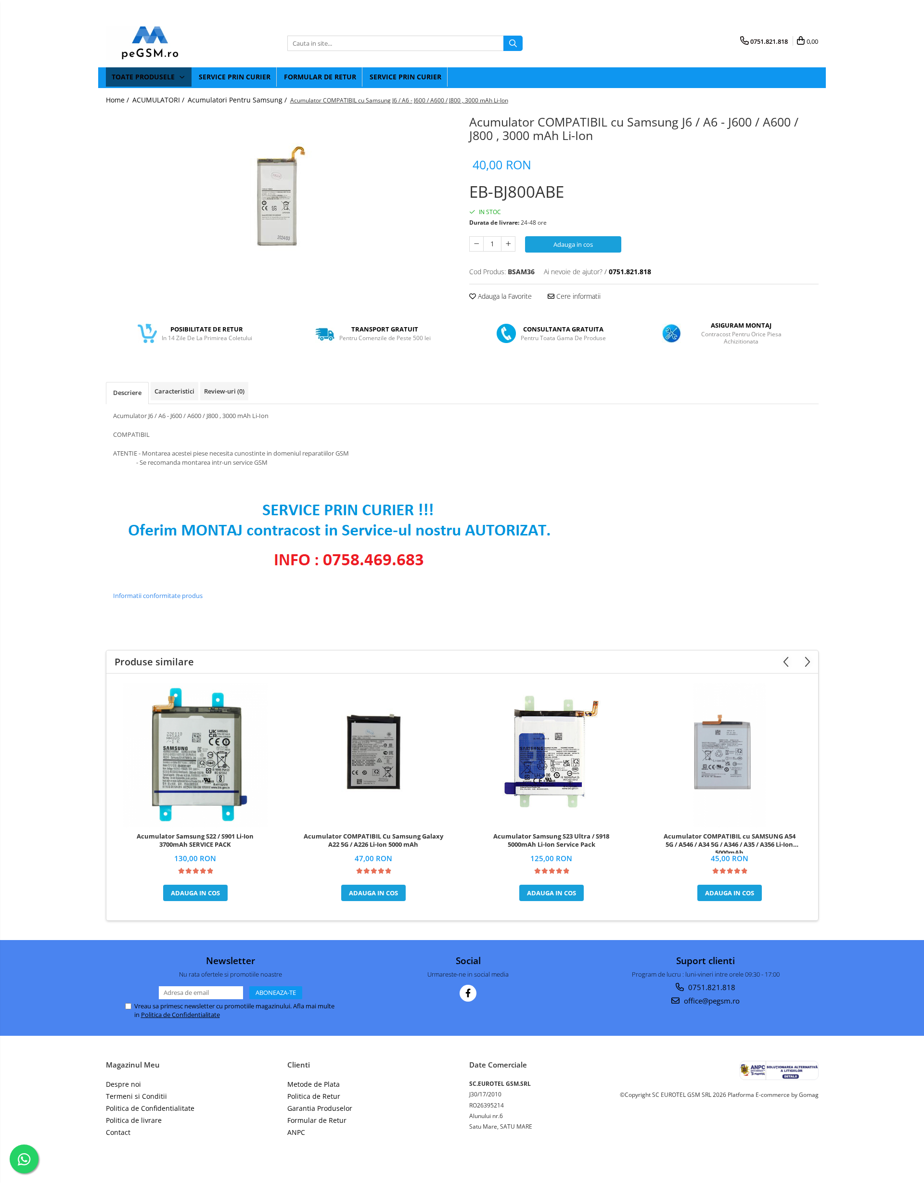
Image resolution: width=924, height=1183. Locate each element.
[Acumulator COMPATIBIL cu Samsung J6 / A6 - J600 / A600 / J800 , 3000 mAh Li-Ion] (280, 196)
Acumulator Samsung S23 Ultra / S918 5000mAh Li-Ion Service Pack (551, 840)
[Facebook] (468, 993)
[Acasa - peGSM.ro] (154, 43)
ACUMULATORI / (159, 99)
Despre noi (123, 1084)
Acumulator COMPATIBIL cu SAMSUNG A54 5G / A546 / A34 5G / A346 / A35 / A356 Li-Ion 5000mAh (730, 842)
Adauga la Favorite (504, 296)
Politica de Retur (313, 1096)
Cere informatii (577, 296)
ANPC (296, 1132)
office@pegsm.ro (711, 1000)
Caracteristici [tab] (174, 391)
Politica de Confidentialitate (180, 1014)
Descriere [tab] (127, 392)
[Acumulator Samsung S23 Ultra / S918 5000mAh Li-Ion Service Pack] (551, 755)
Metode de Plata (313, 1084)
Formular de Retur (320, 76)
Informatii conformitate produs (158, 595)
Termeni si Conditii (136, 1096)
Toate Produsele (144, 76)
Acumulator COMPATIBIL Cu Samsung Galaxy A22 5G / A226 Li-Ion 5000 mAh (373, 840)
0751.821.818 (710, 987)
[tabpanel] (280, 196)
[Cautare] (513, 43)
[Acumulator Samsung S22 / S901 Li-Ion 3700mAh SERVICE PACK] (195, 755)
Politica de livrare (134, 1120)
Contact (118, 1132)
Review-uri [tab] (224, 391)
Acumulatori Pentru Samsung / (238, 99)
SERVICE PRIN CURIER (234, 76)
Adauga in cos (573, 244)
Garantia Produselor (319, 1108)
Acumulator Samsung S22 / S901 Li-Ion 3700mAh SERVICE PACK (195, 840)
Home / (118, 99)
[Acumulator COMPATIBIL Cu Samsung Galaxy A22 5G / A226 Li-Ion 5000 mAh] (373, 755)
